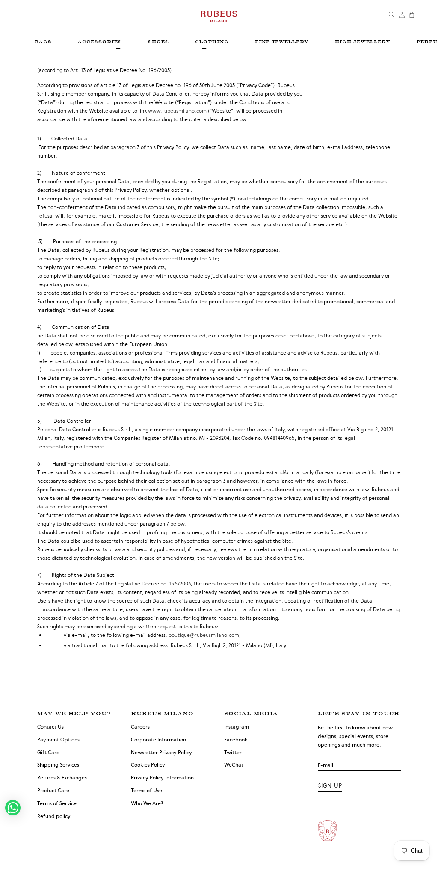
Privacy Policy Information (162, 777)
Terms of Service (57, 803)
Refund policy (54, 816)
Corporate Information (158, 739)
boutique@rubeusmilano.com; (205, 635)
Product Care (53, 790)
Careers (140, 726)
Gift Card (48, 752)
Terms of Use (146, 790)
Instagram (236, 726)
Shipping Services (58, 764)
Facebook (236, 739)
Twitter (233, 752)
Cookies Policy (148, 764)
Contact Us (50, 726)
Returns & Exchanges (62, 777)
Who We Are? (147, 803)
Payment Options (58, 739)
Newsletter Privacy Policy (161, 752)
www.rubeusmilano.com (177, 111)
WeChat (233, 764)
